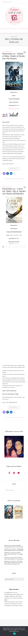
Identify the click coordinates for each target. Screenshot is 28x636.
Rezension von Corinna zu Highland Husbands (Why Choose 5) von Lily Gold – (14, 546)
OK (14, 633)
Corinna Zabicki (19, 178)
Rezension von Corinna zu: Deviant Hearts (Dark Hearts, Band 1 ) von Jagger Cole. (13, 554)
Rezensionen (7, 51)
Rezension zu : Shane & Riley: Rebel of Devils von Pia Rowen (13, 56)
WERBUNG (16, 243)
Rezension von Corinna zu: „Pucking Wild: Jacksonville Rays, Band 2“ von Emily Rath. (13, 549)
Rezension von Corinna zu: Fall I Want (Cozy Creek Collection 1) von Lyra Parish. (13, 558)
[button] (4, 173)
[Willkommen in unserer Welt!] (14, 457)
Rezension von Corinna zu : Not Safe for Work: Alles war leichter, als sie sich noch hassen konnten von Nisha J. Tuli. (13, 562)
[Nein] (26, 631)
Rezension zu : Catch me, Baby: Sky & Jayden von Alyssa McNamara (14, 191)
